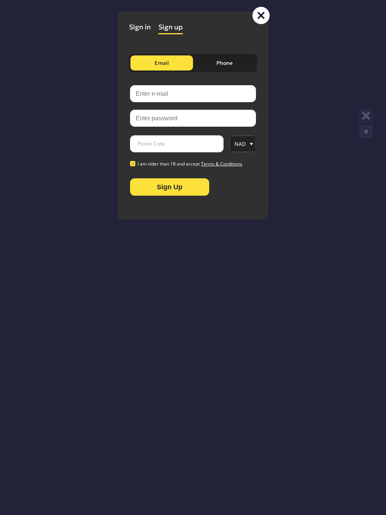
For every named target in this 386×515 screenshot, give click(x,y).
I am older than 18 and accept (190, 164)
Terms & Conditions (221, 164)
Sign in (140, 27)
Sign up (170, 27)
